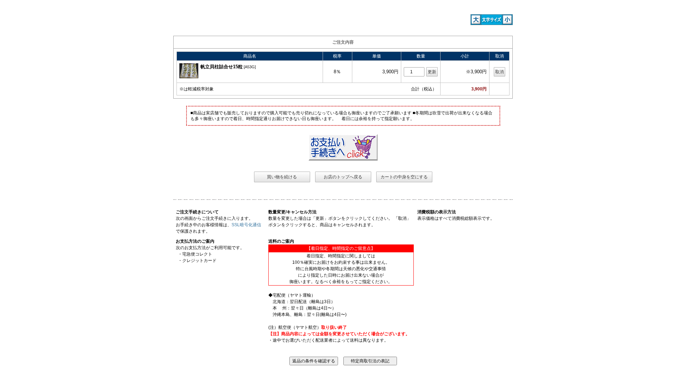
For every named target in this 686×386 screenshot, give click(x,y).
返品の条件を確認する (313, 360)
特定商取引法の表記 (370, 360)
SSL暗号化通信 (246, 224)
